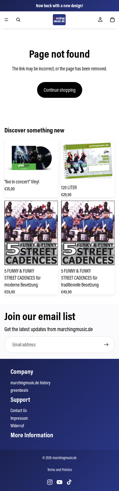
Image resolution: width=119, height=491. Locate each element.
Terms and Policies (59, 469)
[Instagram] (49, 482)
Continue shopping (60, 90)
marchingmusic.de (65, 457)
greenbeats (19, 390)
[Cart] (112, 20)
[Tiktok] (69, 482)
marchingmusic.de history (30, 382)
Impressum (19, 418)
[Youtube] (59, 482)
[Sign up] (106, 345)
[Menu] (6, 19)
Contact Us (19, 410)
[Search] (18, 20)
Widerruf (17, 425)
